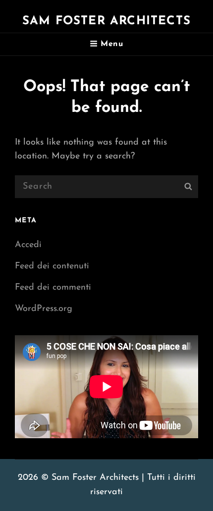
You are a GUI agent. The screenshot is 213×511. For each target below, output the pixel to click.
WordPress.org (43, 309)
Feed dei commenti (53, 287)
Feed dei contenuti (52, 266)
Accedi (28, 245)
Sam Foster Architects (106, 21)
